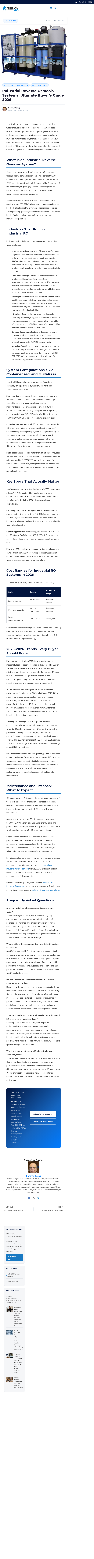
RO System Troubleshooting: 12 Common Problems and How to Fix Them (13, 1299)
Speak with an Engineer (43, 1121)
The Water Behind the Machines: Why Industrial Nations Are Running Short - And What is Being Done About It (18, 1340)
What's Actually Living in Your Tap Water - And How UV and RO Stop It (18, 1383)
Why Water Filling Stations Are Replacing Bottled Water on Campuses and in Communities (18, 1316)
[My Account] (76, 2)
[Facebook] (29, 1198)
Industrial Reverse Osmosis (16, 85)
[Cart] (51, 8)
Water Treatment (39, 85)
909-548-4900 (86, 2)
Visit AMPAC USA (13, 1257)
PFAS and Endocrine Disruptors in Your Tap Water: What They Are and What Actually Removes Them (18, 1363)
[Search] (55, 8)
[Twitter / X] (33, 1198)
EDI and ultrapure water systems (46, 890)
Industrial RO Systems (43, 1114)
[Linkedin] (38, 1198)
